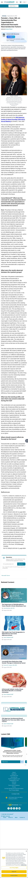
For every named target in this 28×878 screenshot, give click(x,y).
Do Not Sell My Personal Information (14, 788)
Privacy (14, 787)
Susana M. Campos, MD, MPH (10, 665)
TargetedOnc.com (14, 780)
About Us (10, 817)
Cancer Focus (13, 6)
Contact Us (22, 817)
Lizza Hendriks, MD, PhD (8, 608)
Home (4, 817)
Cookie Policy (24, 865)
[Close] (26, 851)
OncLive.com (14, 777)
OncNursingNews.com (14, 779)
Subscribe (20, 564)
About (14, 772)
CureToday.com (14, 775)
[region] (14, 863)
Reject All (14, 871)
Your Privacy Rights (14, 790)
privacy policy (5, 568)
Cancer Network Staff (8, 637)
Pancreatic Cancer (6, 575)
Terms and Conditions (14, 785)
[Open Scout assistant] (20, 2)
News (16, 817)
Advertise (14, 774)
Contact (14, 783)
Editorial (14, 782)
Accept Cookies (14, 875)
